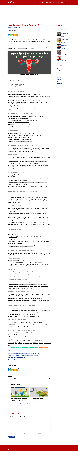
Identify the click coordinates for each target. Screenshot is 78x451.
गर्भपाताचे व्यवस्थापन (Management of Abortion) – (19, 84)
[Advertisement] (39, 12)
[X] (66, 2)
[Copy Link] (15, 34)
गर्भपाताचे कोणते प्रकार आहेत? (14, 80)
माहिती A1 (12, 2)
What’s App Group (43, 347)
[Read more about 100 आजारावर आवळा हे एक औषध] (39, 391)
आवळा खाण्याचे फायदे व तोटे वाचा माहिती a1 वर (16, 357)
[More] (17, 34)
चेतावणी (53, 447)
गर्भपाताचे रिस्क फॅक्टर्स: (15, 83)
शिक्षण (62, 2)
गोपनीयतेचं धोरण (58, 447)
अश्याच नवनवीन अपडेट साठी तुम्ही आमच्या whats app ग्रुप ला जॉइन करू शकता (24, 347)
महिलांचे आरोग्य (59, 75)
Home (42, 2)
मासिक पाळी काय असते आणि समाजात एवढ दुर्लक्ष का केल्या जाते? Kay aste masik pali (23, 353)
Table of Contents (13, 79)
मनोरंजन (58, 73)
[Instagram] (68, 2)
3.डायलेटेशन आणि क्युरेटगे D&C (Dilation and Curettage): (20, 85)
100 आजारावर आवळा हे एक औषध (36, 398)
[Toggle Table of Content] (27, 79)
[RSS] (13, 34)
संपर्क (50, 447)
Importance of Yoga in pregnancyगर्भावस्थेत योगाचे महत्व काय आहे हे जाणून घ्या (23, 355)
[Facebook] (65, 2)
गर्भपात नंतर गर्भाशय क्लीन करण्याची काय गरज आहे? (18, 86)
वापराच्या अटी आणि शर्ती (66, 447)
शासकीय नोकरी (48, 2)
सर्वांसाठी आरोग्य (59, 83)
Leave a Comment (14, 403)
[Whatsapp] (11, 34)
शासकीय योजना (56, 2)
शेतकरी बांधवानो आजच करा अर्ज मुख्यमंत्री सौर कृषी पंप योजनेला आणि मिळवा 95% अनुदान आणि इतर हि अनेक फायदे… (19, 400)
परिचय (47, 447)
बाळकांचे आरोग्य (59, 70)
